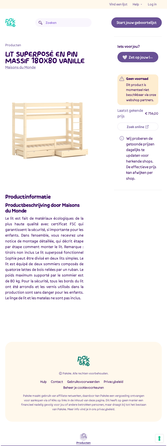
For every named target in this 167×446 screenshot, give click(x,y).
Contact (57, 381)
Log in (152, 4)
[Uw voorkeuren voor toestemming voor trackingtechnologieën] (159, 438)
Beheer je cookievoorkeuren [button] (83, 387)
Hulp (43, 381)
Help (136, 4)
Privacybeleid (113, 381)
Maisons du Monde (20, 67)
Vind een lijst (118, 4)
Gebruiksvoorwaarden (83, 381)
